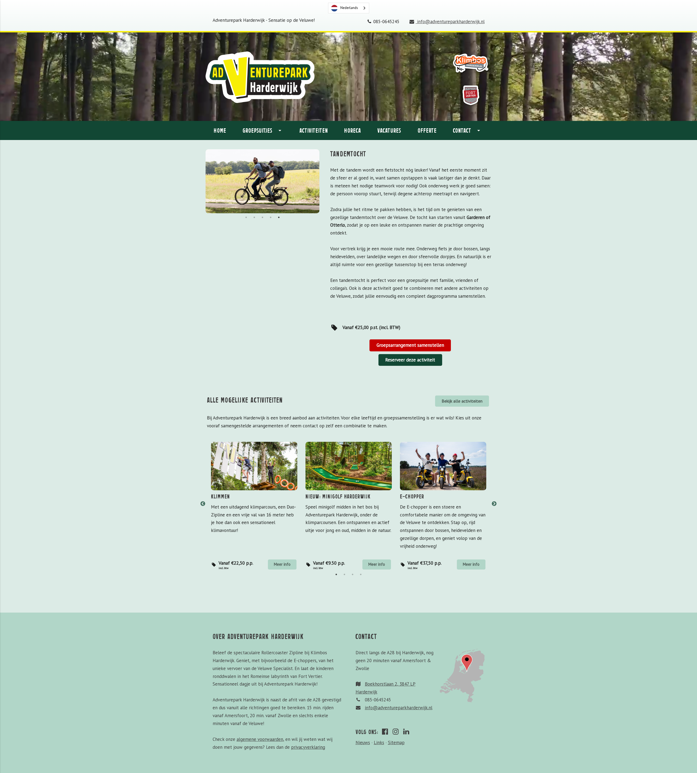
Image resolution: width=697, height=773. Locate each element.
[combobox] (348, 8)
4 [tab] (270, 217)
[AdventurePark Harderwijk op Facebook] (385, 731)
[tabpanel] (262, 181)
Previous (203, 504)
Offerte (427, 130)
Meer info (282, 564)
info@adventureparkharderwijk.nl (450, 22)
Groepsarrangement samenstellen (410, 345)
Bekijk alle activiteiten (462, 401)
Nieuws (363, 742)
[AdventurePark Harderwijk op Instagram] (396, 731)
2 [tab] (254, 217)
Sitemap (396, 742)
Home (220, 130)
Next (494, 504)
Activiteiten (313, 130)
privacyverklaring (308, 747)
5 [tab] (279, 217)
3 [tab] (262, 217)
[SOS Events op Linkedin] (406, 731)
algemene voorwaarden (260, 739)
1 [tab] (246, 217)
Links (379, 742)
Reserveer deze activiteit (410, 360)
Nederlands (349, 7)
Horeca (352, 130)
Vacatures (389, 130)
